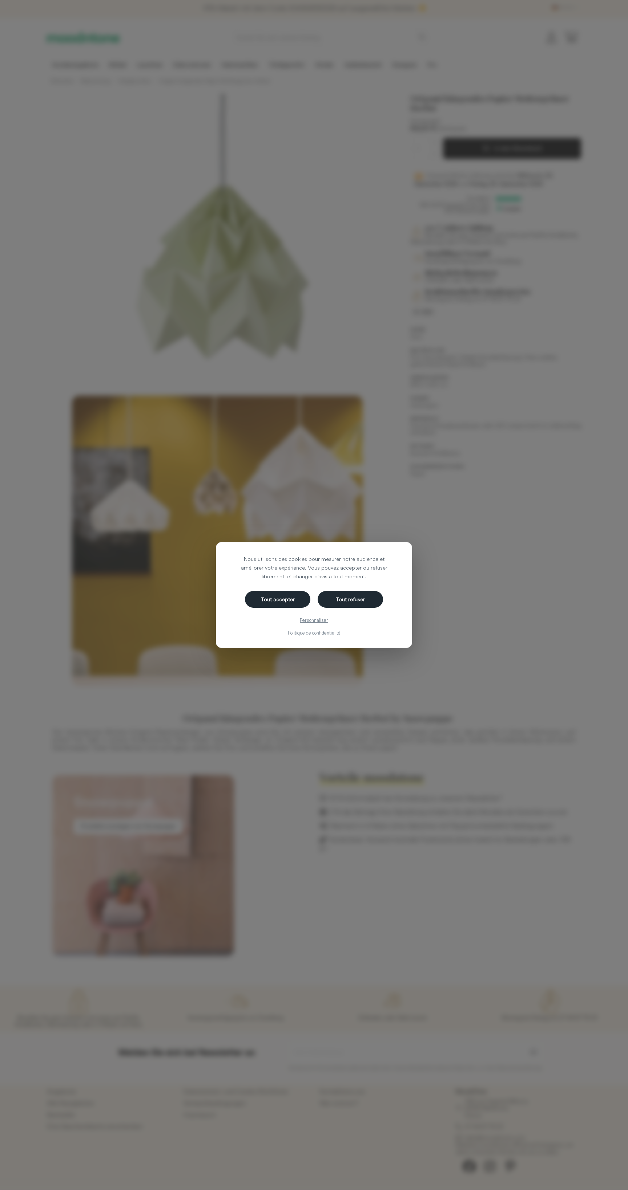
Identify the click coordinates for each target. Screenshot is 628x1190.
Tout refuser (350, 599)
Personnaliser (314, 620)
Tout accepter (278, 599)
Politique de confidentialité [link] (314, 633)
